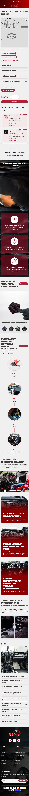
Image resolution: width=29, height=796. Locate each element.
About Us (4, 752)
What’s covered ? (13, 125)
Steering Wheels (6, 758)
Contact (17, 750)
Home (3, 750)
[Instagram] (14, 740)
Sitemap (17, 763)
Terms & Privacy (19, 755)
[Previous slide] (5, 491)
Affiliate (17, 758)
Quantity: (4, 97)
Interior (3, 755)
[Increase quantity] (17, 97)
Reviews (17, 760)
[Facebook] (10, 740)
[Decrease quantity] (12, 97)
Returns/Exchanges (20, 752)
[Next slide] (24, 491)
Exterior (3, 760)
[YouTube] (18, 740)
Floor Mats (4, 763)
